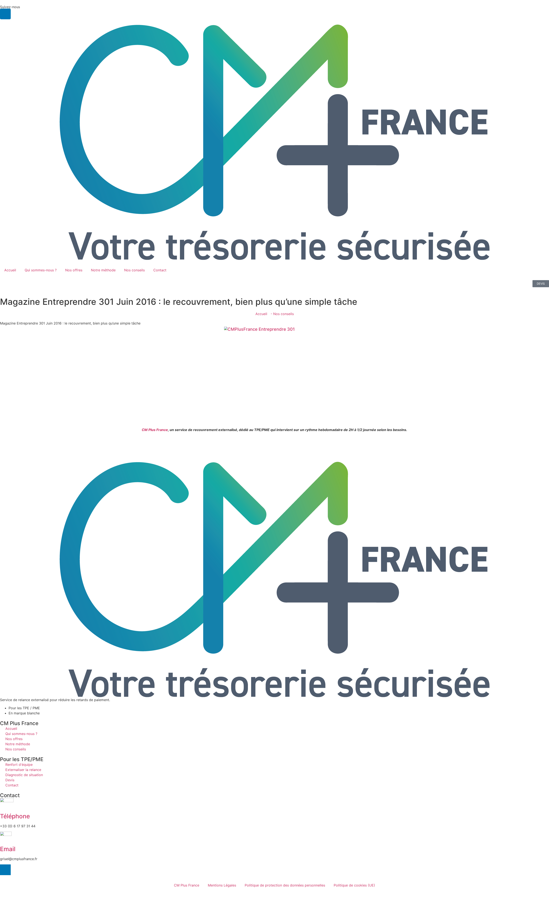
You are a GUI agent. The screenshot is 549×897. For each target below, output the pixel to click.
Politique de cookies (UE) (354, 885)
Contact (159, 270)
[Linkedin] (5, 14)
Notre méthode (103, 270)
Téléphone (15, 816)
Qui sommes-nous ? (41, 270)
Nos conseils (134, 270)
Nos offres (73, 270)
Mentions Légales (222, 885)
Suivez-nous (10, 7)
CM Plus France (155, 430)
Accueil (10, 270)
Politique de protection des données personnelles (285, 885)
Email (7, 849)
